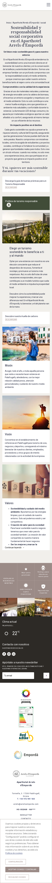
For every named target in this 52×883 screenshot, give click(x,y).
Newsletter (26, 815)
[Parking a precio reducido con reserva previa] (43, 569)
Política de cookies (14, 853)
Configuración (15, 862)
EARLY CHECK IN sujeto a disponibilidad (26, 592)
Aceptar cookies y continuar (22, 869)
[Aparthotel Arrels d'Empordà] (11, 7)
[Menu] (47, 4)
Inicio (8, 23)
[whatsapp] (13, 654)
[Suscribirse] (46, 676)
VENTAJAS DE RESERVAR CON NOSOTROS (8, 581)
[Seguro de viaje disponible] (43, 588)
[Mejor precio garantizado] (26, 570)
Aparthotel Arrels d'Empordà (26, 23)
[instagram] (9, 654)
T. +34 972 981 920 (26, 799)
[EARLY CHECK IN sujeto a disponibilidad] (25, 587)
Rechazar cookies (17, 877)
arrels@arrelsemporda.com (26, 804)
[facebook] (4, 654)
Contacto (26, 819)
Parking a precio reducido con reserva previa (43, 574)
